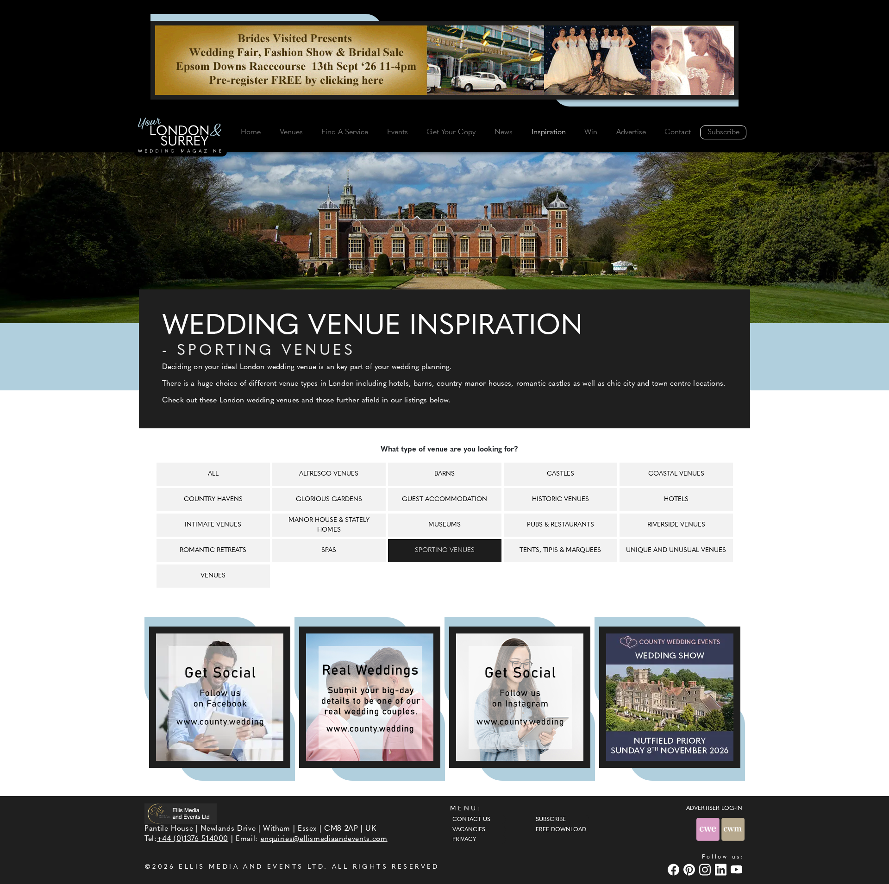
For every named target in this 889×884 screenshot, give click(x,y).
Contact (677, 132)
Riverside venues (676, 524)
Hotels (676, 499)
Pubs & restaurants (560, 524)
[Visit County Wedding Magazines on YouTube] (738, 869)
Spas (328, 550)
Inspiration (549, 132)
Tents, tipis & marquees (560, 550)
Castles (560, 473)
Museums (444, 524)
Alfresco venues (328, 473)
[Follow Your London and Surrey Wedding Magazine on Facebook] (219, 697)
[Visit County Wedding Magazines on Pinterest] (690, 869)
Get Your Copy (451, 132)
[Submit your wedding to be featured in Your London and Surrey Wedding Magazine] (369, 697)
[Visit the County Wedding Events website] (708, 829)
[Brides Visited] (444, 60)
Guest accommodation (444, 499)
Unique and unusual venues (676, 550)
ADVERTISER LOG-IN (714, 808)
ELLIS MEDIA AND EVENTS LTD (251, 867)
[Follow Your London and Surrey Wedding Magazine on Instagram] (519, 697)
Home (251, 132)
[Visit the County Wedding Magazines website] (733, 829)
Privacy (464, 839)
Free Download (561, 830)
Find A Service (344, 132)
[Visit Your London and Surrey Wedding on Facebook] (675, 869)
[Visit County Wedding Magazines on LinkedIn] (722, 869)
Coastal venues (676, 473)
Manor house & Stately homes (328, 525)
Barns (444, 473)
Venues (291, 132)
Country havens (213, 499)
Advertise (631, 132)
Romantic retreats (213, 550)
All (213, 473)
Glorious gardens (329, 499)
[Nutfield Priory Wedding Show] (669, 697)
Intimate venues (213, 524)
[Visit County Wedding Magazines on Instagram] (706, 869)
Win (590, 132)
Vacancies (468, 830)
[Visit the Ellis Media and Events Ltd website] (180, 813)
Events (397, 132)
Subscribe (723, 132)
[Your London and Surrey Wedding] (180, 137)
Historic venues (560, 499)
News (504, 132)
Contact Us (471, 819)
